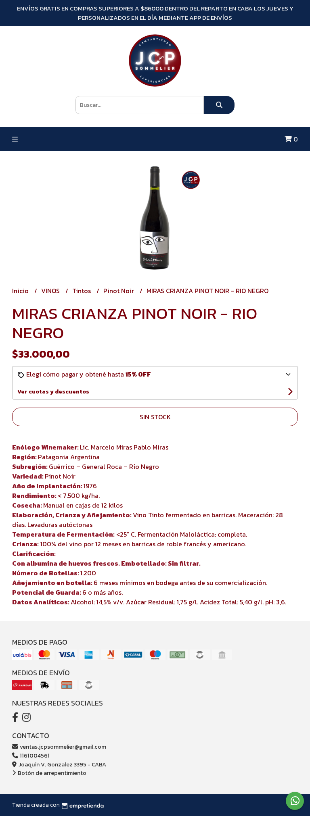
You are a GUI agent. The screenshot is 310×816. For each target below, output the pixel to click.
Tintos (82, 291)
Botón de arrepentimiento (51, 772)
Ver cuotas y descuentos (53, 391)
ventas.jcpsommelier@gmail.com (62, 746)
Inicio (21, 291)
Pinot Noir (119, 291)
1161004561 (34, 755)
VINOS (51, 291)
